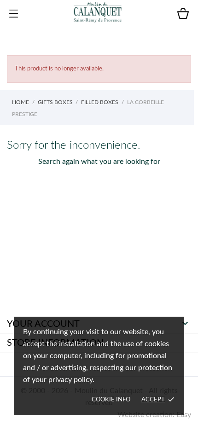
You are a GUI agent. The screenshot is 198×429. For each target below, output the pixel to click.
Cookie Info (111, 400)
